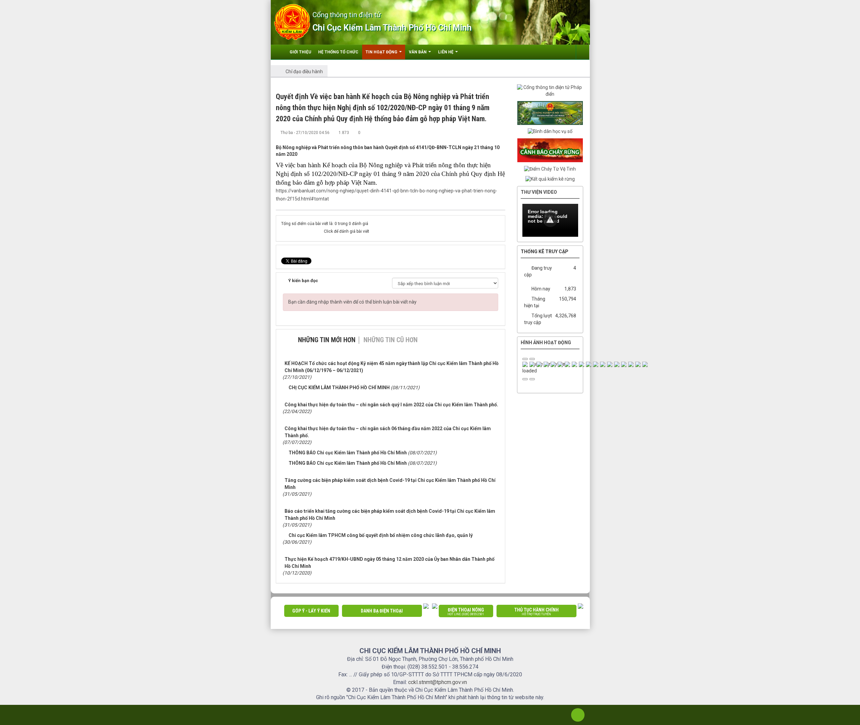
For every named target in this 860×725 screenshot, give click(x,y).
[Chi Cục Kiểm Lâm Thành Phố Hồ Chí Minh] (292, 21)
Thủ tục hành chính (536, 611)
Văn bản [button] (418, 52)
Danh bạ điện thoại (382, 611)
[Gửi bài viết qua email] (478, 132)
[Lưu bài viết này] (500, 132)
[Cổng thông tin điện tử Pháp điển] (550, 90)
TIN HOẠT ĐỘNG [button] (382, 52)
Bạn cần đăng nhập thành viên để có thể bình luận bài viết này (352, 302)
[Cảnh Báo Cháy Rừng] (550, 149)
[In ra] (489, 132)
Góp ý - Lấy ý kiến (311, 611)
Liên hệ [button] (446, 52)
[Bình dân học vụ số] (550, 131)
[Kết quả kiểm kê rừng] (550, 179)
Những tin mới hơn (326, 340)
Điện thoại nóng (465, 611)
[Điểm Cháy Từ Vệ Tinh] (550, 168)
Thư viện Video (539, 192)
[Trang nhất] (280, 52)
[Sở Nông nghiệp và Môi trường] (550, 112)
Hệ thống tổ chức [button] (338, 52)
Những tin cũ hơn (390, 340)
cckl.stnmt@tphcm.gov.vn (437, 682)
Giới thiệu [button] (300, 52)
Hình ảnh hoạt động (546, 342)
